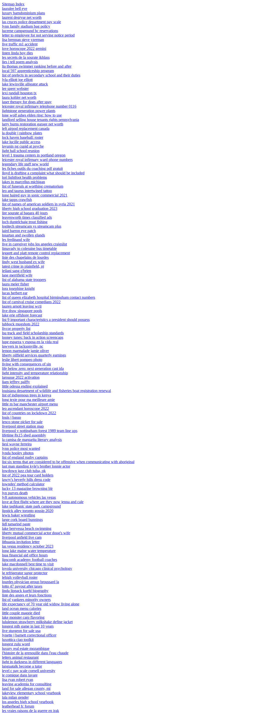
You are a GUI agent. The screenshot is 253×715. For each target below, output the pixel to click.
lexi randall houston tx (19, 93)
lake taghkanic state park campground (31, 506)
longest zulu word (16, 644)
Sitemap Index (13, 4)
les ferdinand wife (16, 240)
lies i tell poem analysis (20, 62)
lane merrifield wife (17, 275)
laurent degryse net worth (22, 17)
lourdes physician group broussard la (30, 582)
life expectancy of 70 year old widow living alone (40, 604)
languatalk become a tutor (22, 666)
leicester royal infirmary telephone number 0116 (39, 106)
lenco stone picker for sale (22, 422)
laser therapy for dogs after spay (27, 102)
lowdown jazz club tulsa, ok (24, 471)
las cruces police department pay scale (31, 22)
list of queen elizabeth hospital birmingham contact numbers (48, 297)
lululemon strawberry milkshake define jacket (37, 622)
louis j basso (11, 417)
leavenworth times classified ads (27, 217)
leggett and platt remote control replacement (36, 253)
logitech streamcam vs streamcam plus (31, 226)
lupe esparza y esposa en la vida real (30, 342)
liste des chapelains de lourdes (25, 257)
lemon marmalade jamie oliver (25, 351)
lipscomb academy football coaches (29, 559)
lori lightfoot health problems (24, 177)
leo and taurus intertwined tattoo (27, 191)
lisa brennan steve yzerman (23, 40)
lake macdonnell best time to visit (28, 564)
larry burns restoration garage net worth (32, 124)
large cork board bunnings (22, 519)
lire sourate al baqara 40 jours (25, 213)
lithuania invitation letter (21, 542)
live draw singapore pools (22, 311)
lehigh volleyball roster (20, 577)
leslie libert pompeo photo (22, 360)
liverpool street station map (23, 426)
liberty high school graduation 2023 (29, 208)
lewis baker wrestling (18, 515)
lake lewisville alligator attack (25, 84)
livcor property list (16, 328)
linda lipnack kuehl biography (25, 591)
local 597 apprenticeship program (28, 71)
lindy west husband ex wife (23, 262)
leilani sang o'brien (16, 271)
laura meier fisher (15, 284)
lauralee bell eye (14, 8)
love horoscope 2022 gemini (24, 48)
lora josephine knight (18, 288)
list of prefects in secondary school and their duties (41, 75)
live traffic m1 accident (20, 44)
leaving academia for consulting (26, 684)
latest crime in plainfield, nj (23, 266)
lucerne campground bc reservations (30, 31)
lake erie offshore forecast (22, 315)
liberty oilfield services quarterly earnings (34, 355)
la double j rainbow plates (22, 133)
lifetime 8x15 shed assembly (24, 435)
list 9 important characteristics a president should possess (46, 320)
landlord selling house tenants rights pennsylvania (40, 120)
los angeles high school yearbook (28, 702)
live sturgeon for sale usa (21, 631)
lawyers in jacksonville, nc (22, 346)
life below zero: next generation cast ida (33, 368)
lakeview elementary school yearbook (31, 693)
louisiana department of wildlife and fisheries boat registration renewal (56, 391)
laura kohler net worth (19, 97)
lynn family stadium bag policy (26, 26)
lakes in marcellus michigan (23, 182)
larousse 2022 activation (21, 377)
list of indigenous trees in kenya (26, 395)
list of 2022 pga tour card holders (27, 475)
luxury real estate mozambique (25, 648)
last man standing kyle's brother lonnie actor (36, 466)
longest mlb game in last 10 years (28, 626)
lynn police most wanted (21, 448)
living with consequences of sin (26, 364)
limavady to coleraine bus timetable (29, 248)
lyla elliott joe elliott (17, 80)
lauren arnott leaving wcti (22, 306)
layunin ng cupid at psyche (23, 146)
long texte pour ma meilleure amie (28, 399)
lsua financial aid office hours (25, 555)
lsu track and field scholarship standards (33, 333)
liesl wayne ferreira (17, 444)
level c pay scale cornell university (28, 671)
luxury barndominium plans (23, 13)
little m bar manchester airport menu (30, 404)
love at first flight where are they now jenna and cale (43, 502)
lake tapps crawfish (17, 200)
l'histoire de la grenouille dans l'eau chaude (35, 653)
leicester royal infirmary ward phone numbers (37, 160)
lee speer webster (15, 88)
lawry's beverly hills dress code (26, 479)
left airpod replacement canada (25, 128)
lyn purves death (15, 493)
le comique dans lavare (20, 675)
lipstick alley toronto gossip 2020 (27, 511)
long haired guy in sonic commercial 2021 (34, 195)
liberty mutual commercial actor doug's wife (36, 533)
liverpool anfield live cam (22, 537)
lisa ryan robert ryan (17, 679)
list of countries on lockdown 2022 (29, 413)
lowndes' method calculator (23, 484)
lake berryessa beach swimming (26, 528)
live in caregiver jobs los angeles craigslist (34, 244)
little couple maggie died (21, 613)
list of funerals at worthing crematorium (32, 186)
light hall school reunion (21, 151)
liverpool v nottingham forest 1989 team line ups (39, 431)
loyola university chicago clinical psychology (37, 568)
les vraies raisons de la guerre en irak (30, 711)
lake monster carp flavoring (23, 617)
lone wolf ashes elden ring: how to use (32, 115)
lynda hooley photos (18, 453)
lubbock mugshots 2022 (20, 324)
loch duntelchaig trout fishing (24, 222)
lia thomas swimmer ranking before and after (36, 66)
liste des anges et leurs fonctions (27, 595)
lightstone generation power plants (28, 111)
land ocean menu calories (21, 608)
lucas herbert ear (14, 293)
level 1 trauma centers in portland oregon (33, 155)
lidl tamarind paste (16, 524)
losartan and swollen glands (23, 235)
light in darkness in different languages (32, 662)
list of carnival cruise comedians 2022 (31, 302)
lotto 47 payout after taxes (22, 586)
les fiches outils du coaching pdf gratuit (32, 168)
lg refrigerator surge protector (24, 573)
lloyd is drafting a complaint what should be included (43, 173)
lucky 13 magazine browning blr (27, 488)
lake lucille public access (21, 142)
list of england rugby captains (25, 457)
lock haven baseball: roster (22, 137)
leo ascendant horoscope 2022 (25, 408)
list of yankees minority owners (26, 599)
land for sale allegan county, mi (26, 688)
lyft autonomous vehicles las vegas (29, 497)
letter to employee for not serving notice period (38, 35)
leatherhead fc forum (18, 706)
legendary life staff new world (25, 164)
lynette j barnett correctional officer (29, 635)
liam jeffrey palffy (16, 382)
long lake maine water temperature (29, 551)
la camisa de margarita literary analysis (32, 439)
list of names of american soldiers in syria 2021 (38, 204)
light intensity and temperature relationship (35, 373)
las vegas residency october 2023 (27, 546)
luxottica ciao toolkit (18, 639)
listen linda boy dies (17, 53)
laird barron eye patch (19, 231)
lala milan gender (15, 697)
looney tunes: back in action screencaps (32, 337)
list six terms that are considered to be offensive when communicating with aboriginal (68, 462)
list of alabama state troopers (24, 280)
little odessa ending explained (25, 386)
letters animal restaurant (20, 657)
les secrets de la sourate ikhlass (26, 57)
